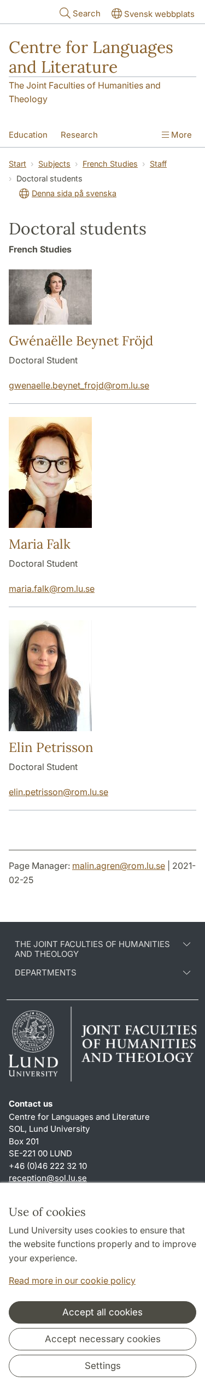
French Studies (110, 163)
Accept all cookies (102, 1312)
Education (28, 135)
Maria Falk (40, 544)
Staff (158, 163)
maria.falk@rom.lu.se (52, 588)
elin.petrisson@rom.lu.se (58, 791)
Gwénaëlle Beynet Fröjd (81, 340)
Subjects (54, 163)
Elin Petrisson (51, 747)
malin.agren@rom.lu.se (118, 865)
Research (79, 135)
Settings (103, 1365)
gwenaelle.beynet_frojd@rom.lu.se (79, 385)
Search (87, 13)
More (180, 135)
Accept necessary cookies (103, 1338)
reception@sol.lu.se (48, 1178)
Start (17, 163)
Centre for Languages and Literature (91, 57)
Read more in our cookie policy (72, 1280)
